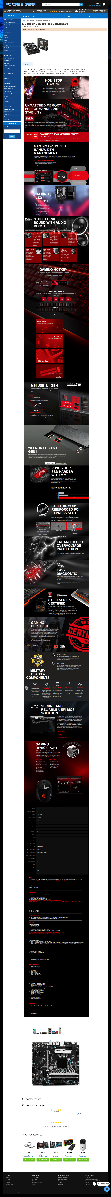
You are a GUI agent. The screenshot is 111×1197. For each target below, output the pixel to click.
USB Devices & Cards (9, 109)
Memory (6, 71)
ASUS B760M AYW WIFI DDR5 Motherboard (56, 1156)
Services (6, 96)
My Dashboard (35, 1179)
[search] (81, 4)
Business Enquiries (62, 1179)
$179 (56, 1153)
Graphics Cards (8, 55)
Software (6, 99)
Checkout (98, 5)
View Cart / (92, 5)
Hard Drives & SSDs (9, 58)
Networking (7, 83)
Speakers (6, 101)
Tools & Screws (8, 106)
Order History (35, 1181)
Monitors (6, 78)
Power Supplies (8, 91)
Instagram (60, 1184)
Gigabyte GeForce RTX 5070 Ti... (69, 1156)
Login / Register (36, 1177)
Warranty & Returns (37, 1182)
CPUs (5, 40)
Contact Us (87, 1177)
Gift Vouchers (7, 53)
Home (24, 21)
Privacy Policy (88, 1184)
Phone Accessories (8, 88)
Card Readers (7, 32)
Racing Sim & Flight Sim (10, 94)
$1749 (69, 1153)
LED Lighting (7, 68)
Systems (8, 1179)
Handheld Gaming (8, 25)
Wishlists (34, 1184)
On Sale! (6, 117)
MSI (38, 26)
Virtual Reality (7, 114)
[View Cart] (103, 4)
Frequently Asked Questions (91, 1179)
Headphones (7, 60)
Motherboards (7, 81)
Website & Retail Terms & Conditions (93, 1181)
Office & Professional (9, 22)
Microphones (7, 76)
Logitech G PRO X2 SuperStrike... (82, 1156)
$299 (83, 1153)
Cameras (6, 30)
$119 (42, 1153)
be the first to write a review (57, 1126)
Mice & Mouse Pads (9, 73)
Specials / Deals (9, 1184)
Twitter (60, 1182)
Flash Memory (7, 45)
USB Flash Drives (8, 111)
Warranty (87, 1182)
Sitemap (87, 1188)
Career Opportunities (63, 1177)
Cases (5, 35)
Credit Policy (88, 1186)
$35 (29, 1153)
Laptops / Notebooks (9, 65)
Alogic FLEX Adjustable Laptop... (29, 1156)
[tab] (83, 1113)
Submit (12, 136)
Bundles (8, 1182)
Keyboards (6, 63)
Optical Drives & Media (10, 86)
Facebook (60, 1181)
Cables (5, 27)
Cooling (6, 37)
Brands (7, 1181)
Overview (28, 64)
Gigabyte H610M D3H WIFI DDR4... (43, 1156)
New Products (9, 1177)
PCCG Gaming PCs (8, 19)
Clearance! (6, 119)
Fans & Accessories (9, 42)
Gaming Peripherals (9, 50)
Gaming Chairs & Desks (10, 48)
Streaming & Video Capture (11, 104)
